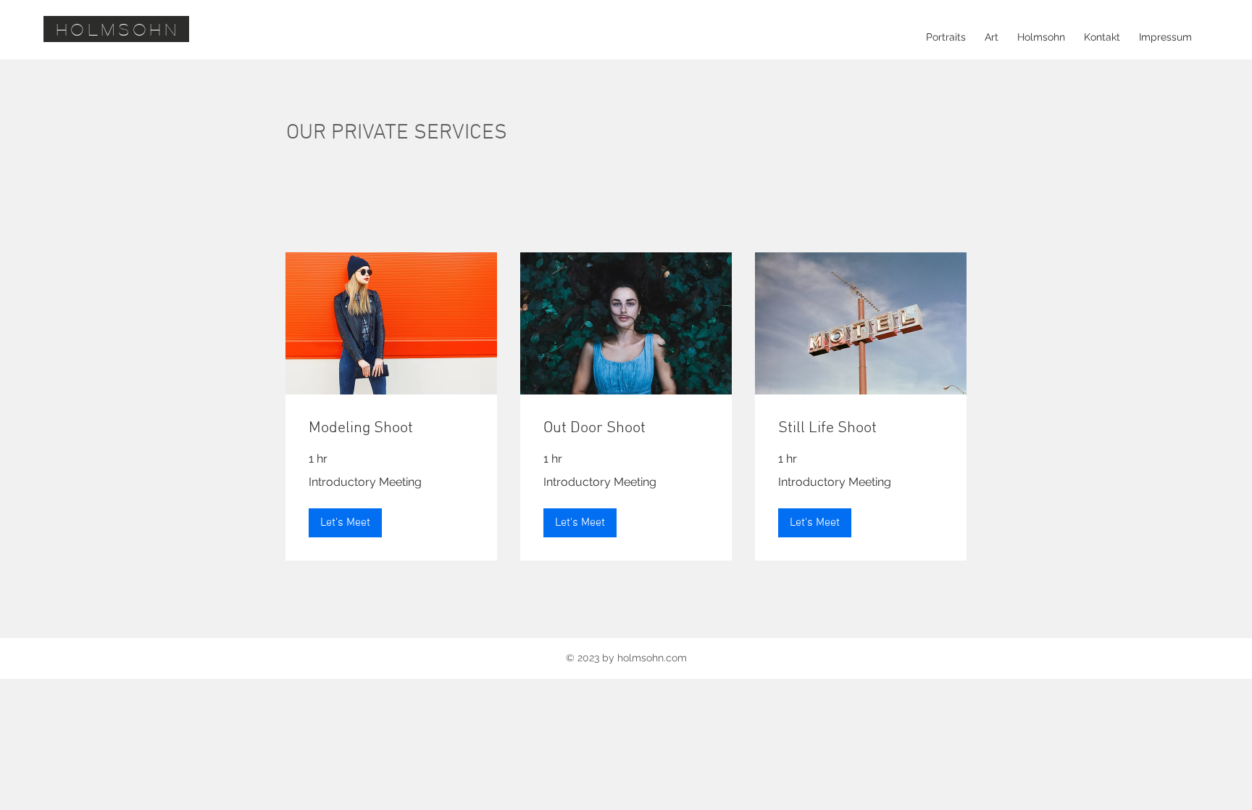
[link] (391, 428)
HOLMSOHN (119, 29)
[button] (345, 522)
